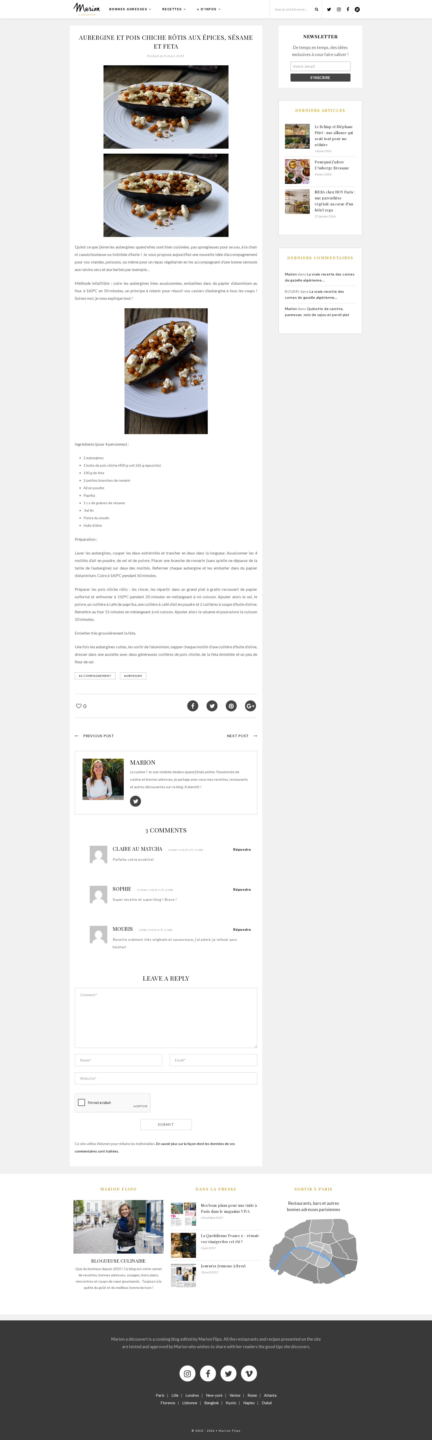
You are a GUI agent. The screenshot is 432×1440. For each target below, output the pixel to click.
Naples (249, 1402)
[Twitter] (228, 1373)
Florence (167, 1402)
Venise (235, 1395)
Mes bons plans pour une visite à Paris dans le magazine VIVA (229, 1208)
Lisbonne (189, 1402)
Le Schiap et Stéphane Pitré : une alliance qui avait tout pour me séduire (334, 135)
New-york (214, 1395)
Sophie (122, 888)
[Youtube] (249, 1373)
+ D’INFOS (207, 9)
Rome (252, 1395)
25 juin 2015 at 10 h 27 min (155, 930)
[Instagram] (188, 1373)
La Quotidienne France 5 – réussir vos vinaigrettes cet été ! (230, 1238)
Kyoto (231, 1402)
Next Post (238, 736)
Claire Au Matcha (137, 848)
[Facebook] (208, 1373)
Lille (175, 1395)
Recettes (172, 9)
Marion (143, 762)
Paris (160, 1395)
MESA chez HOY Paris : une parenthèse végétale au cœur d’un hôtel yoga (335, 201)
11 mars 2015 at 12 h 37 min (185, 849)
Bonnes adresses (128, 9)
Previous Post (98, 736)
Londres (192, 1395)
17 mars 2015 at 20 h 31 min (155, 890)
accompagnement (95, 675)
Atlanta (270, 1395)
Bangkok (211, 1402)
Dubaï (267, 1402)
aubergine (133, 675)
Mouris (123, 928)
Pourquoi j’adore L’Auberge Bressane (332, 165)
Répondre (242, 849)
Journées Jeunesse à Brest (223, 1266)
